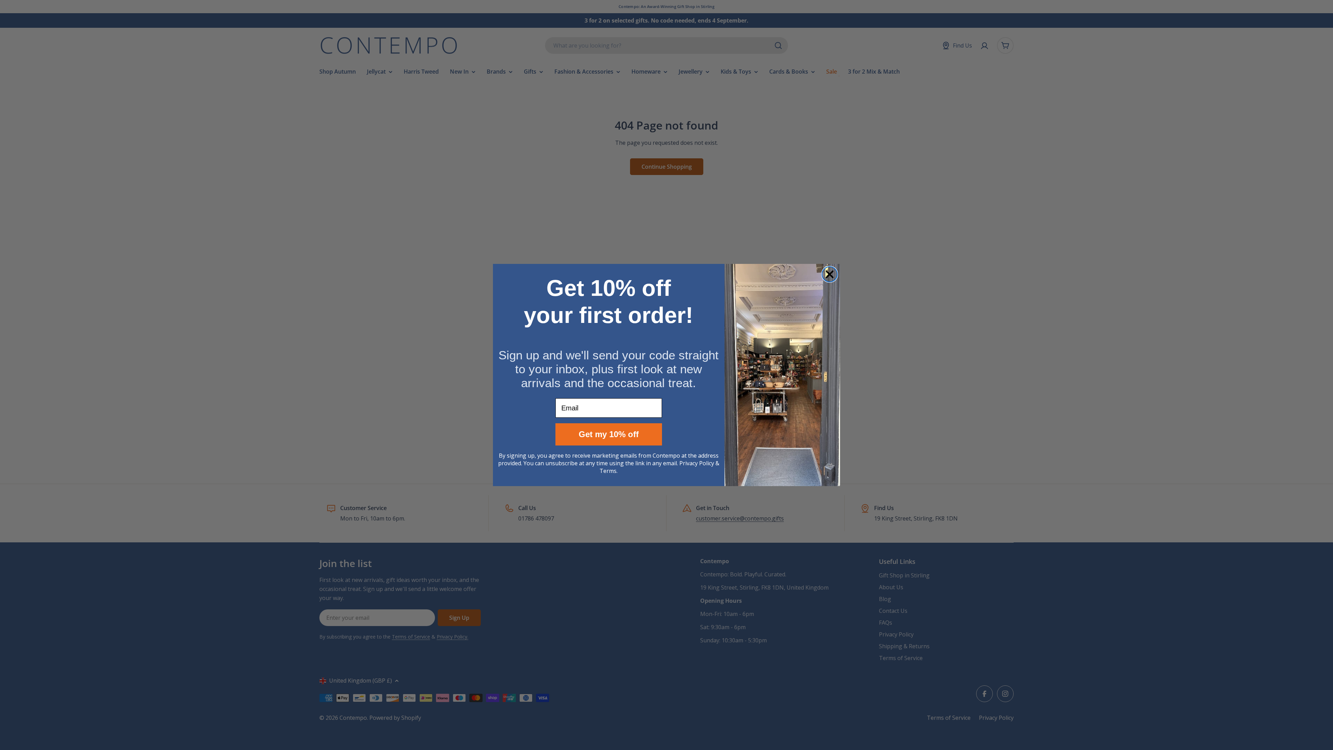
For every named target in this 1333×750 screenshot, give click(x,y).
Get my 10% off (609, 434)
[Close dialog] (829, 274)
